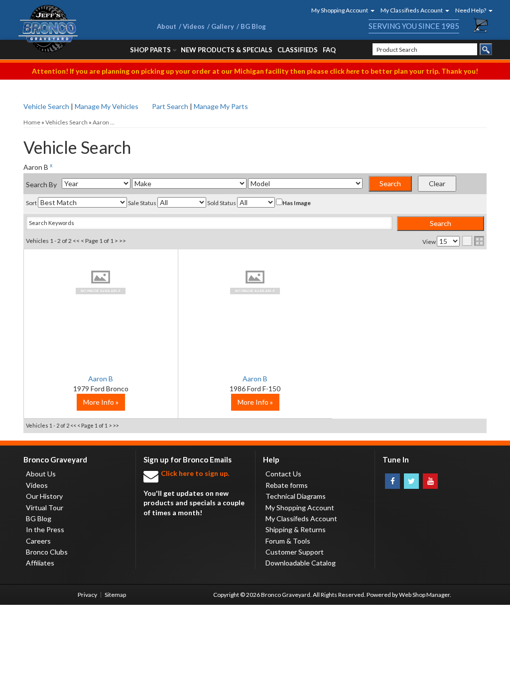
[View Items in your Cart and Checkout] (481, 25)
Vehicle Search (46, 106)
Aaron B (100, 378)
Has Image (296, 203)
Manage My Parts (221, 106)
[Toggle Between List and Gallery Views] (473, 241)
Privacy (87, 594)
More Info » (101, 402)
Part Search (170, 106)
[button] (340, 10)
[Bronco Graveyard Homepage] (75, 28)
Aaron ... (104, 122)
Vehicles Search (66, 122)
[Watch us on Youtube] (430, 481)
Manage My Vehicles (106, 106)
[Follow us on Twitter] (411, 481)
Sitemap (115, 594)
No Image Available (100, 282)
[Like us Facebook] (392, 481)
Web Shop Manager (424, 594)
